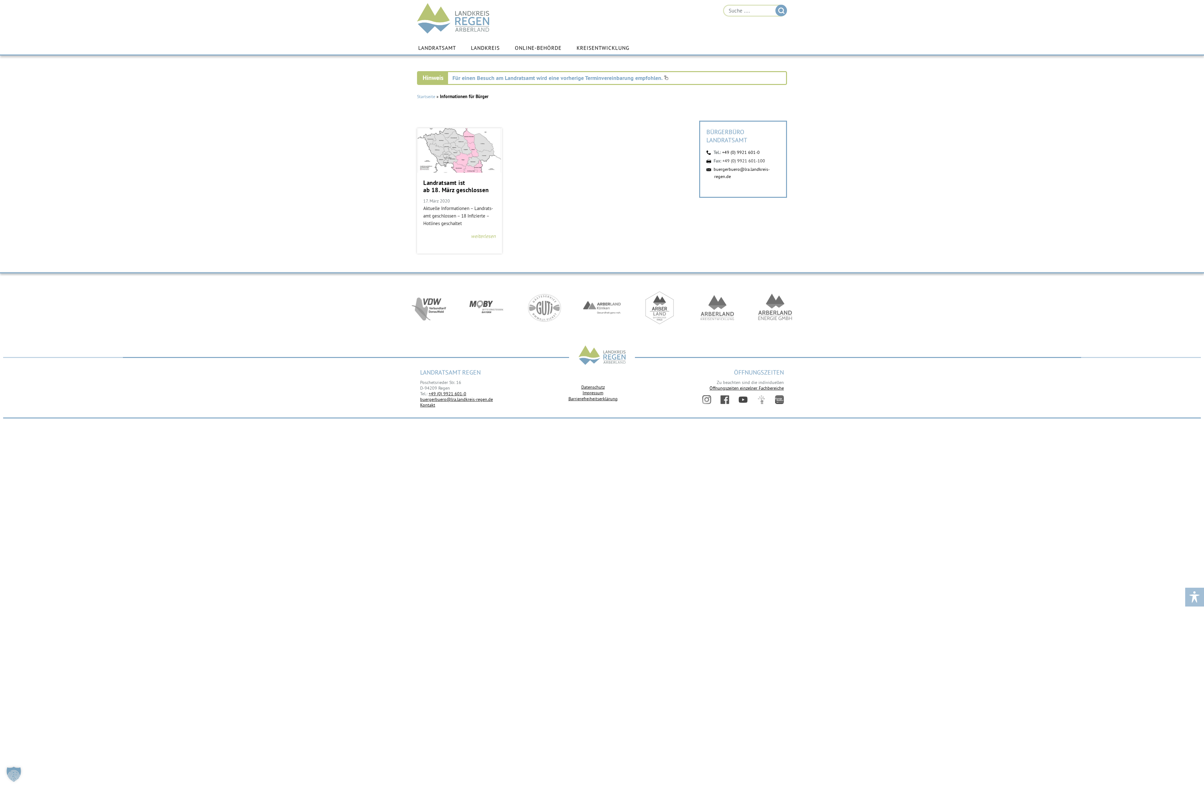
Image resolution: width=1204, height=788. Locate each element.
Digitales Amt (761, 399)
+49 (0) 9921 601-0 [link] (447, 394)
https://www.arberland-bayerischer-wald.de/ (660, 308)
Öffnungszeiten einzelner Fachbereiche (747, 388)
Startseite (426, 96)
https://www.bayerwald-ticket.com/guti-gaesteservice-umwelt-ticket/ (544, 308)
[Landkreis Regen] (602, 355)
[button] (14, 774)
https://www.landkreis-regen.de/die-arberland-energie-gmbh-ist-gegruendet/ (775, 308)
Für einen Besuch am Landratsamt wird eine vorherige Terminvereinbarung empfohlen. (558, 77)
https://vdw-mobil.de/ (429, 308)
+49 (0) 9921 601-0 (741, 152)
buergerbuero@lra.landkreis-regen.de (456, 399)
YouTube (743, 399)
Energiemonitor (779, 399)
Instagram (706, 399)
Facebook (725, 399)
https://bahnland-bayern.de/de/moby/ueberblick (486, 308)
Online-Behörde (538, 48)
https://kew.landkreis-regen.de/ (717, 308)
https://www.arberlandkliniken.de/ (602, 308)
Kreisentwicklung (603, 48)
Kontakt (427, 405)
